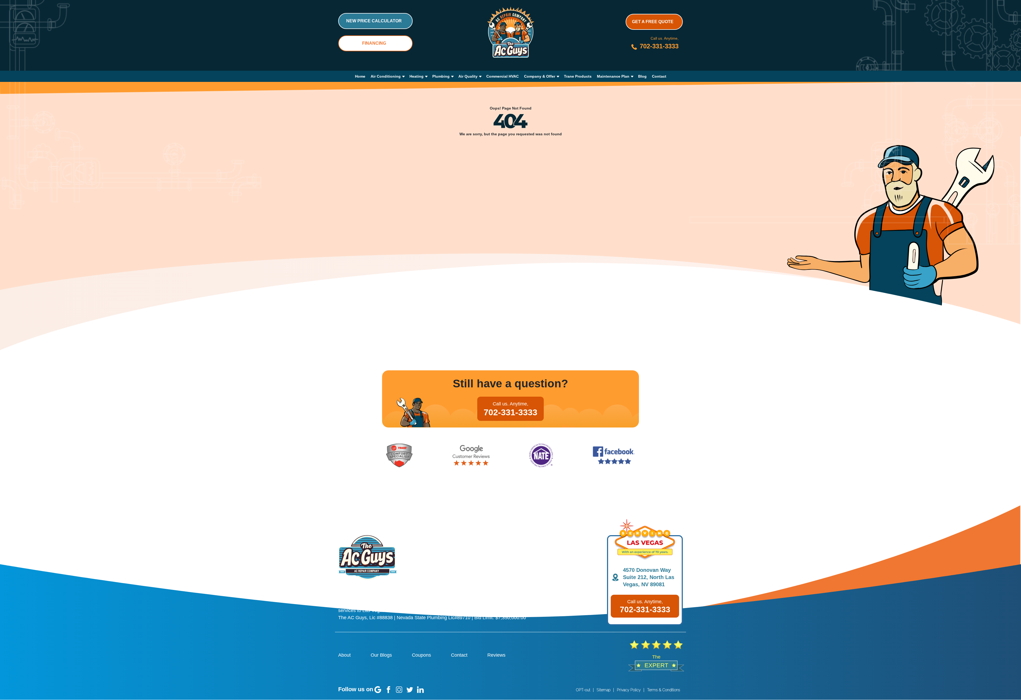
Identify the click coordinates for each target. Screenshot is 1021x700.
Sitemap (603, 690)
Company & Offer (539, 76)
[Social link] (378, 689)
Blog (642, 76)
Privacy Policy (629, 690)
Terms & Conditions (663, 690)
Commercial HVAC (502, 76)
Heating (416, 76)
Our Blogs (381, 655)
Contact (659, 76)
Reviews (496, 655)
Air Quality (468, 76)
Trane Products (578, 76)
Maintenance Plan (613, 76)
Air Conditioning (386, 76)
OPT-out (583, 690)
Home (360, 76)
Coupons (421, 655)
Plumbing (441, 76)
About (344, 655)
